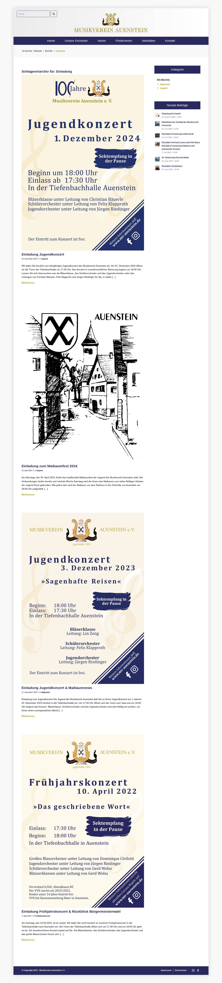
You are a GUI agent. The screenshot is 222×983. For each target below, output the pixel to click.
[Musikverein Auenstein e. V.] (111, 22)
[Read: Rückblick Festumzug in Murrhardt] (157, 136)
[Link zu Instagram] (193, 970)
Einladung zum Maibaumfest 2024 (49, 466)
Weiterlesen (28, 282)
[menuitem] (51, 41)
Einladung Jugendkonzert (43, 254)
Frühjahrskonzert (42, 916)
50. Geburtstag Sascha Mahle (175, 157)
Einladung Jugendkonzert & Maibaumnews (57, 688)
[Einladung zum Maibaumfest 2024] (83, 381)
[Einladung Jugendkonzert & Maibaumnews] (83, 598)
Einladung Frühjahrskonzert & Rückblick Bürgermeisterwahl (71, 911)
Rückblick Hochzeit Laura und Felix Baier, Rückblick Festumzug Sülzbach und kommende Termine (181, 145)
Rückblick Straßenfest (172, 166)
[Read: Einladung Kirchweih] (157, 115)
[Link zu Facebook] (198, 970)
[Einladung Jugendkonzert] (83, 163)
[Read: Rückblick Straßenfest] (157, 168)
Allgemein (45, 692)
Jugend (44, 259)
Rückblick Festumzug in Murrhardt (178, 134)
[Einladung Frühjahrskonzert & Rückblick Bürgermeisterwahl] (83, 820)
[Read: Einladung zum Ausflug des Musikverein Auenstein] (157, 124)
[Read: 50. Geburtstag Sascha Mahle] (157, 159)
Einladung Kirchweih (171, 114)
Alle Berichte (163, 80)
